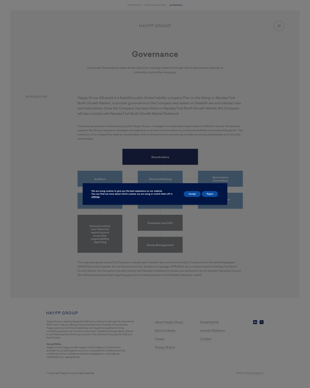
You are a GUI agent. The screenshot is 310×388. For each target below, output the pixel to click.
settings (95, 196)
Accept (192, 193)
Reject (210, 193)
